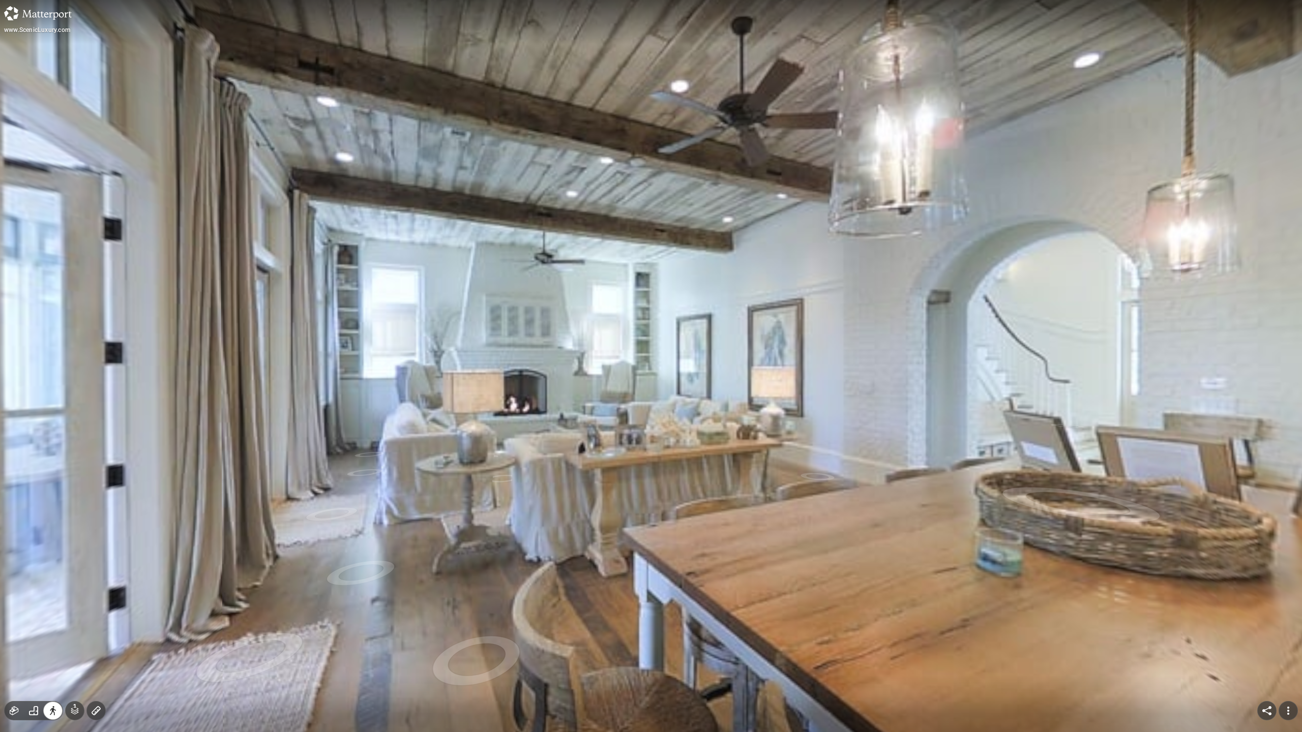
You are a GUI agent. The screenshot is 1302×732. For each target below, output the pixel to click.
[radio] (14, 711)
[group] (33, 710)
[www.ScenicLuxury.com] (651, 366)
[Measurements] (96, 710)
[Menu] (1288, 710)
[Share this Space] (1267, 710)
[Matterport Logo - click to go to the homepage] (38, 13)
